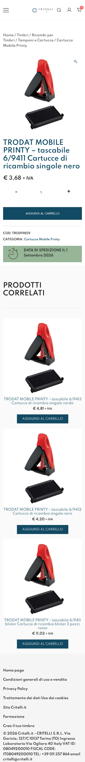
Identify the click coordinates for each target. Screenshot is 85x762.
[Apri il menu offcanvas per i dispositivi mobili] (6, 10)
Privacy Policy (15, 689)
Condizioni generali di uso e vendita (35, 679)
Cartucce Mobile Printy (42, 239)
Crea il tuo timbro (18, 726)
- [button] (16, 192)
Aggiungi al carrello (43, 213)
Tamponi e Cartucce (35, 40)
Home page (13, 670)
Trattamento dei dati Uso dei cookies (35, 698)
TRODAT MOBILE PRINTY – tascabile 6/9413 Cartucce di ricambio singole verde (42, 401)
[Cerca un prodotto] (59, 10)
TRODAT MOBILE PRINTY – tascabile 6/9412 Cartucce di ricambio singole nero (42, 511)
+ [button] (69, 192)
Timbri (22, 35)
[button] (75, 62)
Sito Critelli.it (14, 707)
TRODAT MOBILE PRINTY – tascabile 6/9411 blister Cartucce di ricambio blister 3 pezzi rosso (42, 624)
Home (8, 35)
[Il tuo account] (69, 10)
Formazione (13, 717)
